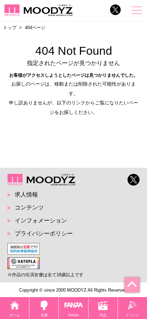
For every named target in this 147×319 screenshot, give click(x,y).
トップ (9, 27)
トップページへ (73, 128)
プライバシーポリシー (44, 233)
